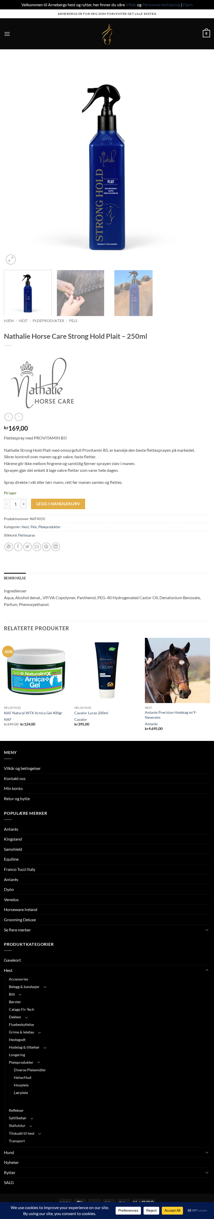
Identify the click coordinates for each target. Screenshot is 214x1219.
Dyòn (9, 889)
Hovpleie (21, 1085)
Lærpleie (21, 1092)
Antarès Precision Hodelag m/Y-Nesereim (171, 714)
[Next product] (8, 417)
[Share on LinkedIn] (55, 547)
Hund (9, 1152)
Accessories (18, 979)
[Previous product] (19, 417)
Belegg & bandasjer (24, 986)
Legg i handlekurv (58, 503)
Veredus (11, 899)
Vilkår (131, 4)
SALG (9, 1182)
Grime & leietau (21, 1032)
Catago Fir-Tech (21, 1009)
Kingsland (13, 838)
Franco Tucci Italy (19, 869)
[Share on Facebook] (18, 547)
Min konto (13, 788)
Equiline (11, 859)
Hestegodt (17, 1039)
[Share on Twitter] (27, 547)
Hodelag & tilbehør (24, 1047)
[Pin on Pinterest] (46, 547)
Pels (73, 321)
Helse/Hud (22, 1077)
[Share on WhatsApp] (8, 547)
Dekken (15, 1017)
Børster (15, 1002)
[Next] (199, 162)
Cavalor (80, 719)
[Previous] (14, 162)
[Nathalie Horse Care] (43, 383)
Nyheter (11, 1162)
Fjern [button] (188, 4)
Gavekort (12, 960)
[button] (7, 33)
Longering (17, 1054)
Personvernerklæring (161, 4)
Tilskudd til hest (21, 1133)
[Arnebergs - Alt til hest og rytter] (107, 33)
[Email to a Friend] (37, 547)
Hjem (9, 321)
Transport (17, 1141)
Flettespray (26, 535)
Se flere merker (17, 929)
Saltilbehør (18, 1118)
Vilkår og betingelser (22, 768)
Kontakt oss (15, 778)
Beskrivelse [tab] (15, 578)
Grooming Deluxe (20, 919)
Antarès (151, 724)
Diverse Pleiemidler (30, 1070)
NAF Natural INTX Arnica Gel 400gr (33, 713)
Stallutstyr (17, 1125)
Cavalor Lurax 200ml (91, 713)
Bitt (12, 994)
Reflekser (16, 1110)
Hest (23, 321)
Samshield (13, 849)
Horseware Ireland (20, 909)
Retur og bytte (17, 798)
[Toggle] (207, 929)
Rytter (9, 1172)
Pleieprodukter (48, 321)
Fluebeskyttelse (21, 1024)
